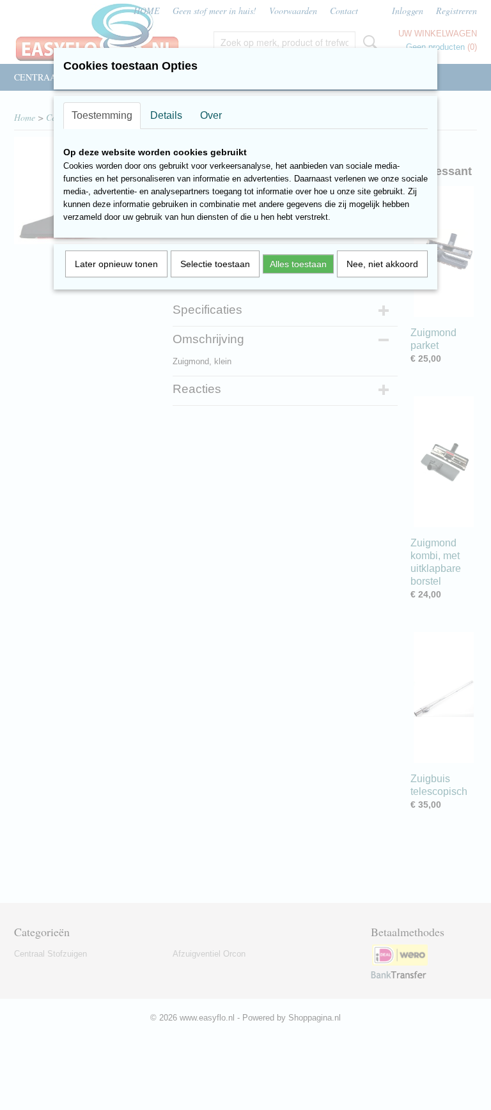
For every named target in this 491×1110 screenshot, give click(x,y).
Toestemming (102, 115)
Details (166, 115)
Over (211, 115)
